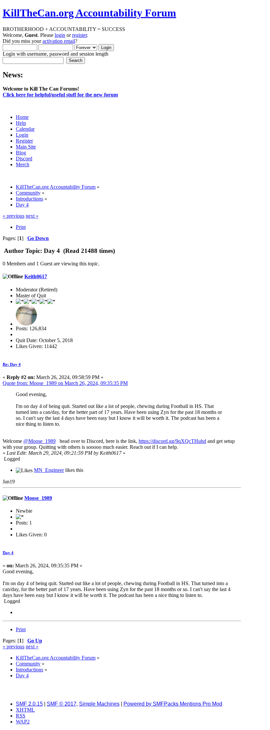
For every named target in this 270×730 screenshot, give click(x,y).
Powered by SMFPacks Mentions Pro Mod (172, 704)
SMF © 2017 (61, 704)
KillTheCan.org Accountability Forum (89, 13)
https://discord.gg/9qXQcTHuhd (172, 441)
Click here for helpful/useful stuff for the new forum (60, 94)
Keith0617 (35, 276)
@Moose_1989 (39, 441)
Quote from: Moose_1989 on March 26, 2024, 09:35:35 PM (65, 383)
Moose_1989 (38, 498)
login (60, 35)
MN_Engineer (49, 470)
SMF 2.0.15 (29, 704)
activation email (58, 41)
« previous (13, 216)
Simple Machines (99, 704)
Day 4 (8, 552)
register (79, 35)
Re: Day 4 (12, 364)
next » (32, 216)
